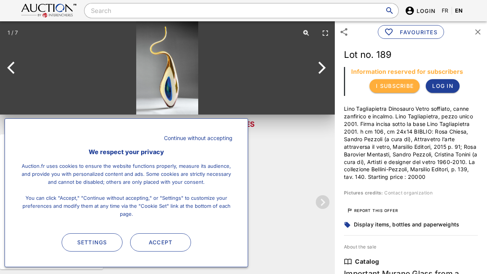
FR (445, 10)
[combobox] (241, 10)
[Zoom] (306, 32)
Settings (92, 242)
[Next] (320, 68)
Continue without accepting (198, 138)
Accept (161, 242)
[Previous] (14, 68)
